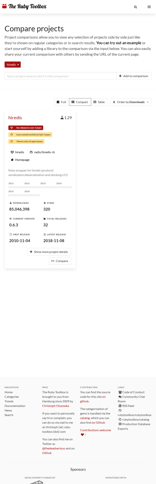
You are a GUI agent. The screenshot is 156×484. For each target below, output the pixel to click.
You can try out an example (118, 42)
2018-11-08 (53, 240)
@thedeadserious (53, 448)
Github (47, 453)
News (8, 410)
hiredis (15, 117)
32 (45, 225)
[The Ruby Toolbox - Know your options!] (24, 7)
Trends (9, 401)
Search (9, 415)
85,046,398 (19, 209)
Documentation (15, 405)
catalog (85, 418)
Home (9, 392)
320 (46, 209)
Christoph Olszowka (55, 405)
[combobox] (61, 76)
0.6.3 (13, 225)
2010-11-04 (19, 240)
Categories (12, 396)
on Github (98, 422)
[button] (135, 7)
